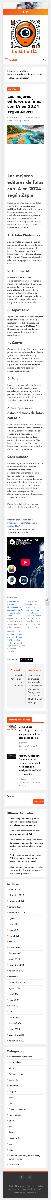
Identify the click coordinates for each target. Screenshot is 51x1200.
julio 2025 (13, 924)
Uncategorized (15, 1138)
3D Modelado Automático (20, 1056)
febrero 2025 (15, 953)
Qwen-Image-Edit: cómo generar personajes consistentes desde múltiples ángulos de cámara (24, 821)
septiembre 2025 (17, 912)
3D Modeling (15, 1062)
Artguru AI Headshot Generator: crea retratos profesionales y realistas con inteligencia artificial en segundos (30, 765)
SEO (11, 1126)
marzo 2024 (14, 1017)
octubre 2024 (15, 976)
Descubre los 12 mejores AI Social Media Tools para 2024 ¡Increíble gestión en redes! (14, 637)
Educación (13, 1080)
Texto (11, 1132)
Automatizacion (16, 1074)
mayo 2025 (14, 935)
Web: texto (14, 1164)
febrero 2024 (15, 1023)
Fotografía (13, 89)
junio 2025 (14, 930)
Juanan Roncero (16, 117)
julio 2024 (13, 994)
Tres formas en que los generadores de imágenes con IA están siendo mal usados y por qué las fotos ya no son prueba (26, 844)
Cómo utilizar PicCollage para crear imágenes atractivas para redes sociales (30, 732)
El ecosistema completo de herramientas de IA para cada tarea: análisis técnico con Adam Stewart (33, 608)
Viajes (11, 1143)
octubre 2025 (15, 906)
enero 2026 (14, 889)
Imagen (12, 1091)
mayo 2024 (14, 1005)
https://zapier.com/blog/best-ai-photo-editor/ (22, 524)
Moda (11, 1103)
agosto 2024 (15, 988)
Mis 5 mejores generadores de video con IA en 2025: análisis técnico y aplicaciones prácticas (26, 870)
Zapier (17, 202)
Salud (11, 1120)
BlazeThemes (31, 1192)
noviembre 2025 (16, 900)
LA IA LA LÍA (24, 52)
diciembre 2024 (16, 965)
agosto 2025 (14, 918)
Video (11, 1149)
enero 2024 (14, 1029)
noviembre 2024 (16, 970)
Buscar (10, 796)
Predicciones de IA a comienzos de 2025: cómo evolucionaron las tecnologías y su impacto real (26, 858)
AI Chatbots (26, 659)
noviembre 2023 (16, 1040)
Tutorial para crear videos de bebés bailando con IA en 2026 (25, 832)
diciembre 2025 (16, 895)
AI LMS (12, 1068)
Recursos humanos (17, 1109)
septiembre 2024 (17, 982)
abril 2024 (14, 1011)
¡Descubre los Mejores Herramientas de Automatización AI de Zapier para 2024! (15, 608)
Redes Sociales (15, 1114)
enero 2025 (14, 959)
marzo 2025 (14, 947)
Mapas (12, 1097)
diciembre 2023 (16, 1034)
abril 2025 (13, 941)
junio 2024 (14, 1000)
